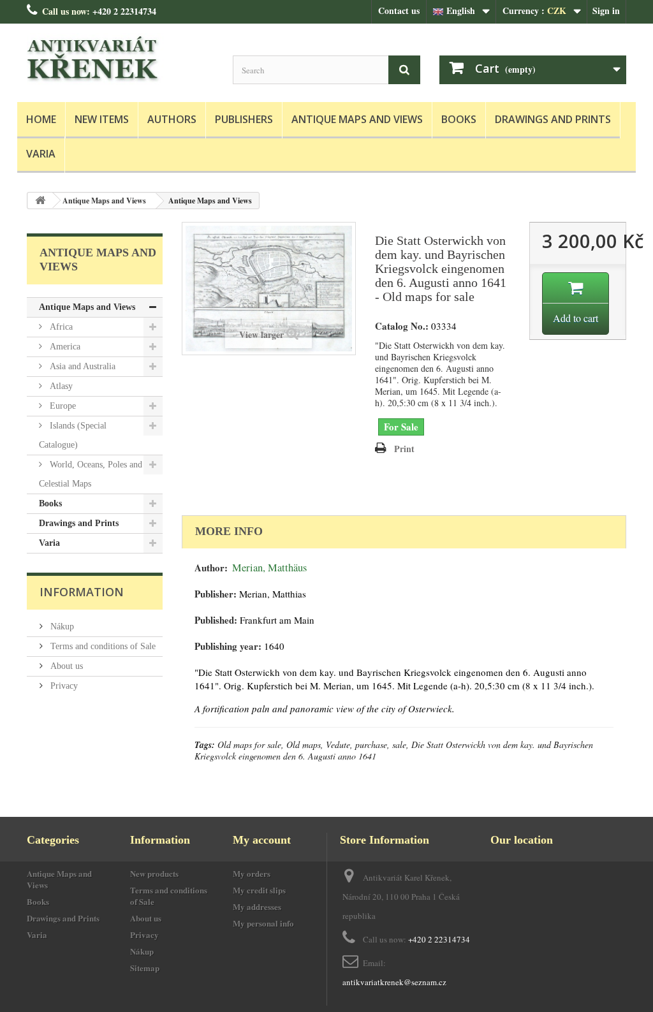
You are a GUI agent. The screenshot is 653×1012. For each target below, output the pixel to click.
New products (154, 873)
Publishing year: (227, 646)
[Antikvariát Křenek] (120, 59)
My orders (251, 873)
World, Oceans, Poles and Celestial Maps (90, 474)
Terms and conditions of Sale (102, 646)
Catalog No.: (402, 326)
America (63, 346)
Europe (61, 406)
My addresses (257, 906)
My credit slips (259, 890)
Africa (60, 327)
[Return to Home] (40, 201)
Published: (215, 620)
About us (65, 666)
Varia (40, 154)
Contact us (399, 10)
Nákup (61, 626)
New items (102, 119)
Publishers (244, 119)
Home (41, 119)
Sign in (606, 10)
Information (82, 591)
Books (458, 119)
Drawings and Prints (553, 119)
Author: (211, 568)
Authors (171, 119)
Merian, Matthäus (269, 568)
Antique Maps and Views (357, 119)
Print (404, 448)
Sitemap (144, 968)
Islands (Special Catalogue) (72, 435)
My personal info (263, 923)
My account (262, 839)
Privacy (63, 686)
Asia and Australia (81, 366)
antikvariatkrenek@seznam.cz (394, 982)
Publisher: (215, 594)
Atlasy (60, 386)
